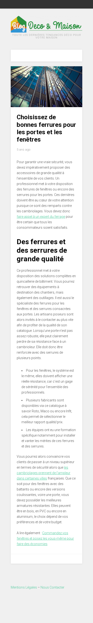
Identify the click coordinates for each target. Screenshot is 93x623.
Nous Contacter (52, 587)
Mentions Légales (24, 587)
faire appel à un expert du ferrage (41, 217)
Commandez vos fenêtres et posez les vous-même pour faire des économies (45, 538)
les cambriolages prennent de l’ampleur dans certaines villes (43, 473)
